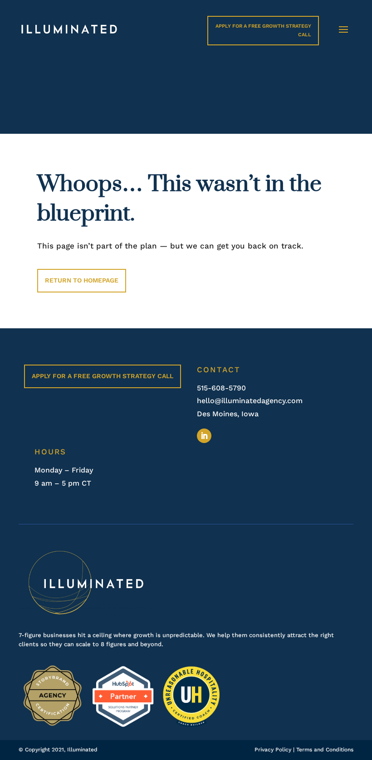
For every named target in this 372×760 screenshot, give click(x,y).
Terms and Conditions (324, 749)
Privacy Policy (273, 749)
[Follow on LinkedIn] (204, 436)
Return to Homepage (81, 280)
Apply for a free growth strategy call (102, 376)
